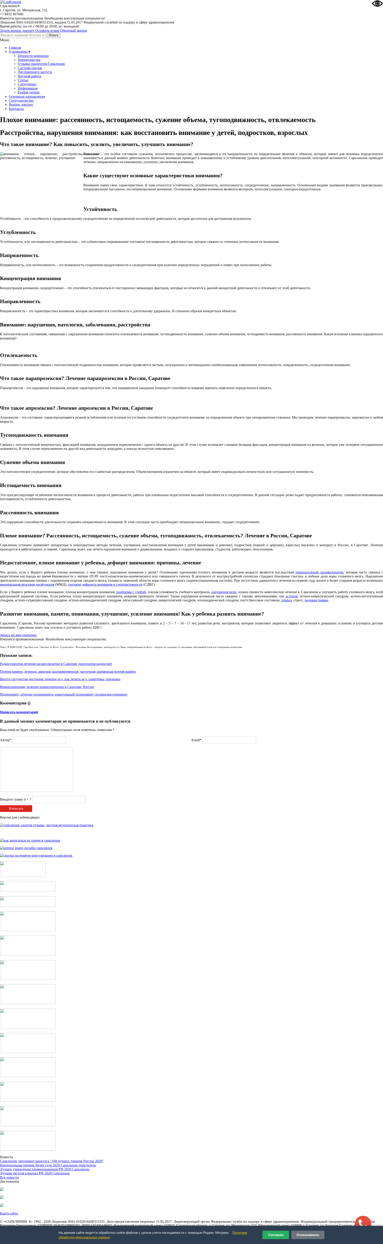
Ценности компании (33, 56)
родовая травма (316, 600)
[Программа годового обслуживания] (28, 906)
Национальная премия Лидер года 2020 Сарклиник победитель (48, 1165)
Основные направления (27, 96)
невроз (286, 600)
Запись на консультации (18, 635)
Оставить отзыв (47, 30)
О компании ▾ (19, 51)
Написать (16, 808)
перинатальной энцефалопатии (319, 572)
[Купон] (28, 890)
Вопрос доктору (21, 104)
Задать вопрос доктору (17, 30)
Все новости (9, 1177)
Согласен (275, 1235)
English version (28, 92)
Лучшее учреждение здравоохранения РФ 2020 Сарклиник (44, 1169)
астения (291, 596)
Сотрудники (27, 84)
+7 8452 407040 (11, 14)
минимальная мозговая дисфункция (27, 584)
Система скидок (30, 68)
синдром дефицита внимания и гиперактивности (105, 584)
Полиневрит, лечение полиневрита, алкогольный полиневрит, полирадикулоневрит (63, 694)
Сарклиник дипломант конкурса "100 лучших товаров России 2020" (52, 1161)
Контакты (16, 109)
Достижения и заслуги (35, 72)
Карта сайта (9, 1213)
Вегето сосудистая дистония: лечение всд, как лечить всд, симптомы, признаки (60, 679)
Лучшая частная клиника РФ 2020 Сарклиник (35, 1173)
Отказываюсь (308, 1235)
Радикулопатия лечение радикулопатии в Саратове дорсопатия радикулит (56, 664)
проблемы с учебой (131, 592)
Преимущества (29, 60)
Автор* (5, 740)
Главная (15, 47)
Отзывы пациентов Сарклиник (41, 64)
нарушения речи (223, 592)
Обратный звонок (73, 30)
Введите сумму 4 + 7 (15, 799)
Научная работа (29, 76)
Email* (196, 740)
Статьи (23, 80)
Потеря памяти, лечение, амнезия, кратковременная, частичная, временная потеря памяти (68, 671)
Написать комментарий (19, 712)
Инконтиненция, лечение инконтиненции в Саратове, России (47, 687)
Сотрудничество (21, 100)
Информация (27, 88)
